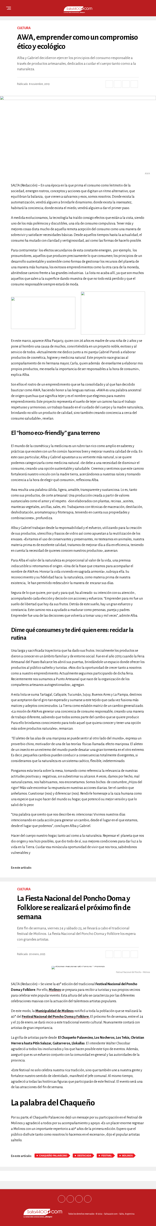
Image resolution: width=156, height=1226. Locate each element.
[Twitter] (70, 1199)
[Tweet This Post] (117, 84)
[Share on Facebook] (109, 84)
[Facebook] (61, 1199)
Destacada (84, 1155)
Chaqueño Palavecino (53, 1155)
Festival (106, 1155)
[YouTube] (87, 1199)
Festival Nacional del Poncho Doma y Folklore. (56, 1017)
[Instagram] (79, 1199)
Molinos (55, 990)
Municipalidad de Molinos (54, 1011)
